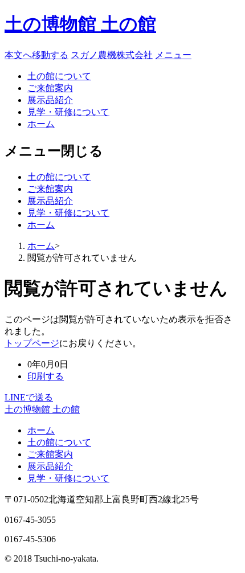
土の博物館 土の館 (80, 24)
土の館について (59, 76)
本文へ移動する (36, 55)
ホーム (41, 124)
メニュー (173, 55)
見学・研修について (68, 112)
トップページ (32, 343)
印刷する (45, 376)
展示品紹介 (50, 100)
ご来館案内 (50, 88)
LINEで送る (29, 397)
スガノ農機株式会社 (112, 55)
